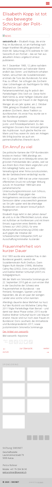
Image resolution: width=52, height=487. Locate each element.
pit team (40, 482)
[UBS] (38, 374)
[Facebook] (21, 342)
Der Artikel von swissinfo (15, 331)
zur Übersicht (26, 348)
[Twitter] (26, 342)
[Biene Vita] (38, 390)
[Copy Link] (31, 342)
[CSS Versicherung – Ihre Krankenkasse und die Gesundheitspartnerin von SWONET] (14, 390)
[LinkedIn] (11, 342)
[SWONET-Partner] (21, 369)
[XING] (16, 342)
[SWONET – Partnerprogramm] (14, 374)
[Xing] (35, 437)
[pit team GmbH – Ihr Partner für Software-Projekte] (38, 405)
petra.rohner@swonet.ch (15, 472)
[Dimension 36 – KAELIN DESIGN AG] (14, 421)
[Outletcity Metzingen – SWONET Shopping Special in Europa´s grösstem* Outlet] (14, 405)
